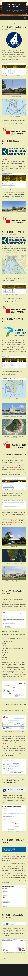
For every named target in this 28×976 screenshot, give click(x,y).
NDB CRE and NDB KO (14, 469)
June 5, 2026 (5, 145)
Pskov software (11, 879)
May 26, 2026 (5, 457)
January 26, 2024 (6, 707)
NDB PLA (10, 277)
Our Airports (16, 520)
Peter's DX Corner (14, 5)
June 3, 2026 (5, 234)
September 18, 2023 (7, 919)
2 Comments (13, 324)
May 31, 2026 (5, 324)
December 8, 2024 (6, 596)
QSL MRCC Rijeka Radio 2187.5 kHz (12, 592)
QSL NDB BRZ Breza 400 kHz (12, 142)
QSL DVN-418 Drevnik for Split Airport (13, 916)
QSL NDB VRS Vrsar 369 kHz (14, 454)
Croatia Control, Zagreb (13, 856)
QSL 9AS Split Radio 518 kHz (14, 704)
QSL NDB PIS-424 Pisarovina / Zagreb (14, 841)
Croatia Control (15, 799)
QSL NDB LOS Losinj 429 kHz (14, 27)
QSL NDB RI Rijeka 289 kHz (13, 232)
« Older (4, 958)
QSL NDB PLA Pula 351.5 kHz (12, 320)
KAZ (7, 166)
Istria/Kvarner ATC (14, 467)
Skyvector (14, 252)
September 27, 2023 (7, 785)
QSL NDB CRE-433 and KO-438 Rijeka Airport (13, 781)
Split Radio (22, 674)
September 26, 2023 (7, 845)
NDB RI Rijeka (5, 159)
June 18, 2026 (5, 29)
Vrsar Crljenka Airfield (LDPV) (9, 522)
